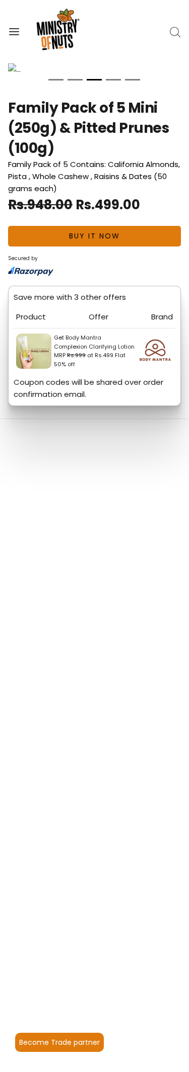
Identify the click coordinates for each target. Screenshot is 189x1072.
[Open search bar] (175, 32)
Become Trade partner (59, 1042)
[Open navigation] (14, 32)
